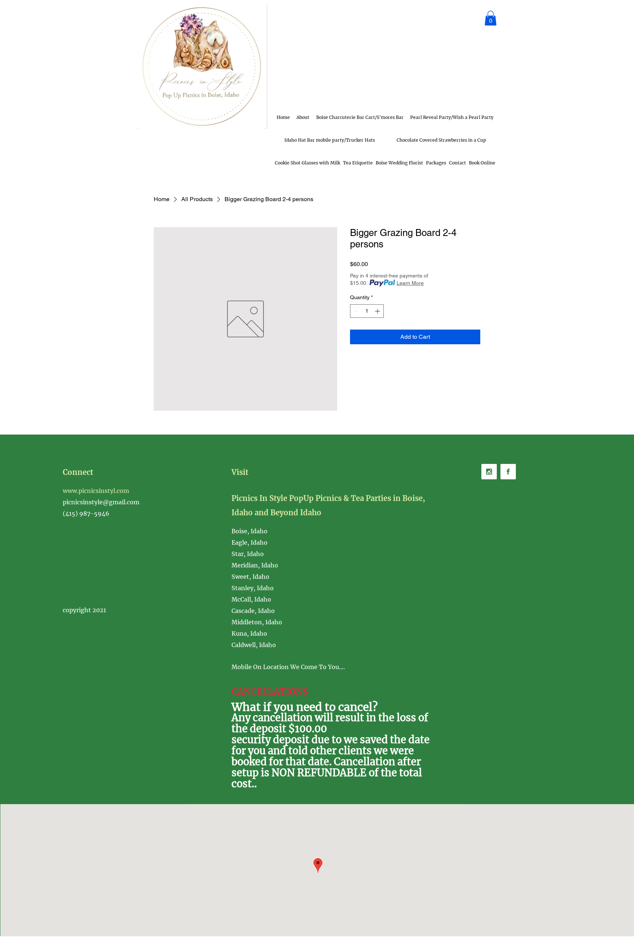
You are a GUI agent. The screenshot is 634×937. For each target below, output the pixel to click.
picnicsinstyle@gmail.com (101, 502)
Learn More (410, 283)
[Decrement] (355, 311)
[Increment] (378, 311)
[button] (490, 18)
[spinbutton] (367, 311)
